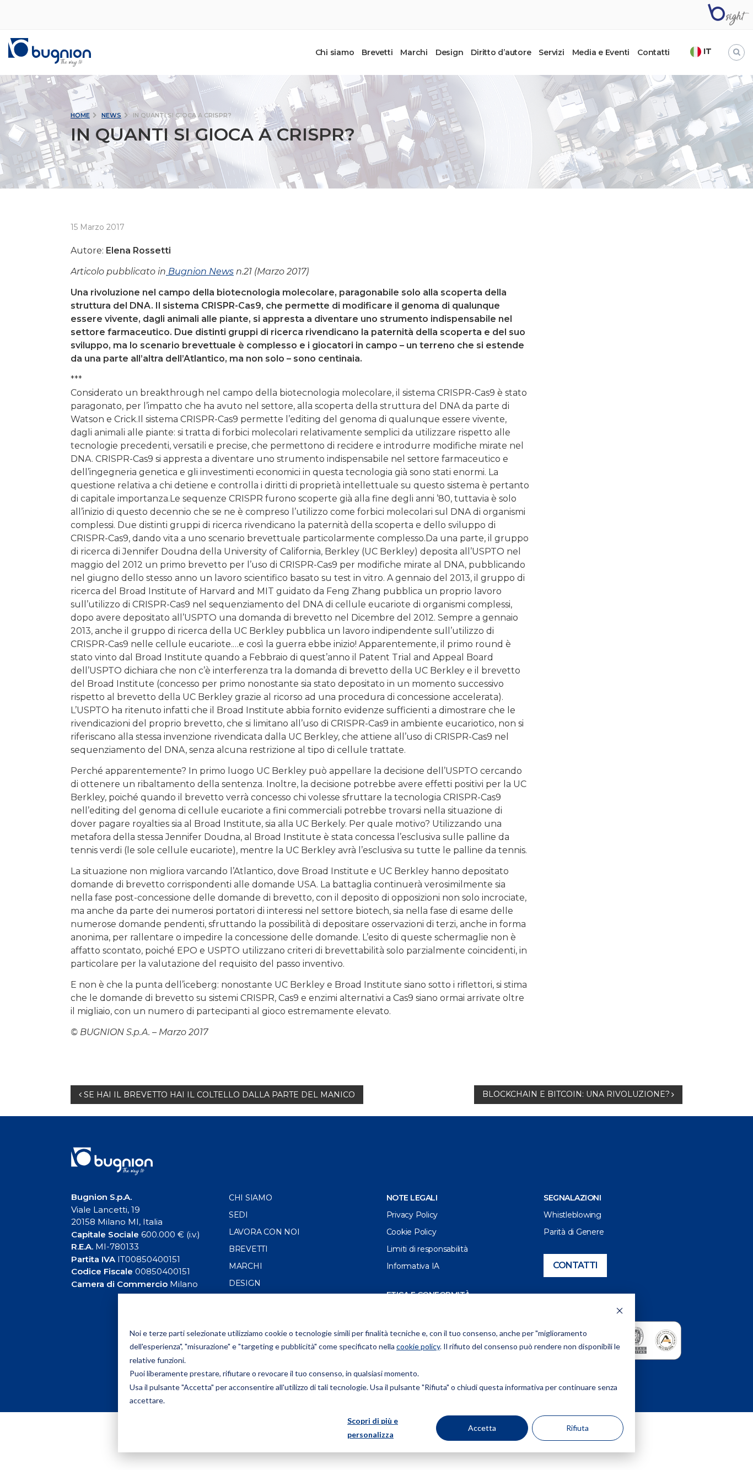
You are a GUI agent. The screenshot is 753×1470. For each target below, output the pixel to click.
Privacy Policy (412, 1215)
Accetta (482, 1428)
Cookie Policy (411, 1232)
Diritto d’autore (501, 52)
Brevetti (377, 52)
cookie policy (418, 1346)
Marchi (414, 52)
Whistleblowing (572, 1215)
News (111, 115)
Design (449, 52)
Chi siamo (250, 1198)
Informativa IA (413, 1266)
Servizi (551, 52)
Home (80, 115)
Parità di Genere (574, 1232)
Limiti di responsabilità (427, 1249)
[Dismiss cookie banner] (619, 1312)
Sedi (238, 1215)
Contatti (653, 52)
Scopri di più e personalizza (372, 1427)
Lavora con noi (264, 1232)
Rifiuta (577, 1428)
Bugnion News (200, 271)
